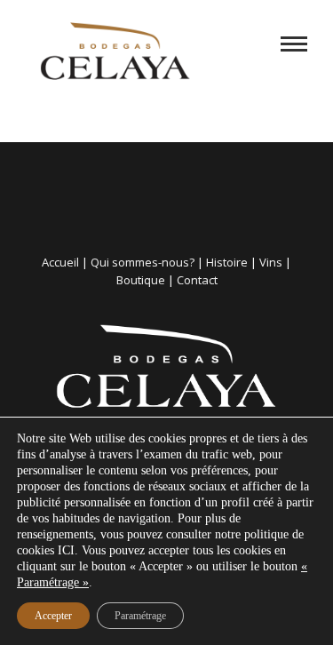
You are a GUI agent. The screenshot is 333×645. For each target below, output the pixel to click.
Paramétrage (140, 615)
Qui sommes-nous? (142, 262)
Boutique (140, 280)
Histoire (227, 262)
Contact (197, 280)
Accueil (60, 262)
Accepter (53, 615)
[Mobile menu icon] (294, 44)
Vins (270, 262)
